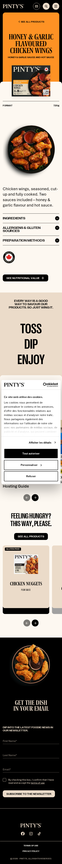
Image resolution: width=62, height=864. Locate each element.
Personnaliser (29, 464)
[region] (31, 569)
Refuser (31, 476)
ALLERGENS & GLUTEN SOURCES (21, 229)
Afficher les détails (40, 442)
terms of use (38, 782)
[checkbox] (4, 780)
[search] (46, 6)
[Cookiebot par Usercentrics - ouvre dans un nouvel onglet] (43, 384)
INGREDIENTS (14, 218)
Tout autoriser (31, 453)
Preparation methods (24, 240)
